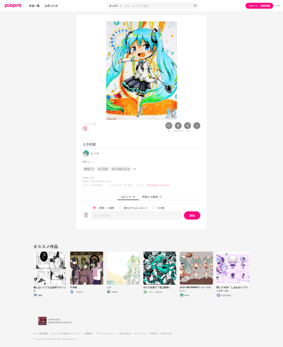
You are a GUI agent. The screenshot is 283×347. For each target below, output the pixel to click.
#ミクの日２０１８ (121, 168)
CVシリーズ (140, 333)
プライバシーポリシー (106, 333)
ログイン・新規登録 (259, 5)
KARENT (153, 333)
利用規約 (89, 333)
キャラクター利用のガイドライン (66, 333)
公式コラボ (51, 6)
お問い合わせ (125, 333)
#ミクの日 (103, 168)
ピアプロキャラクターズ (158, 185)
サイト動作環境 (40, 333)
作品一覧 (34, 6)
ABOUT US (166, 333)
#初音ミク (89, 168)
